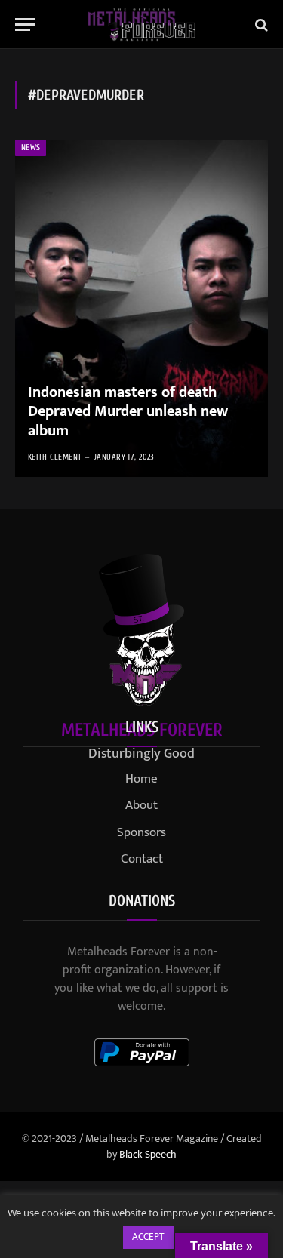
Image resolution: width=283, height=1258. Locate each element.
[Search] (260, 25)
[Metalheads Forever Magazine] (141, 24)
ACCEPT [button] (148, 1237)
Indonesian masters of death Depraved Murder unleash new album (128, 412)
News (30, 147)
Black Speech (148, 1154)
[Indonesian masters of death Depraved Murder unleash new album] (141, 308)
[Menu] (25, 25)
